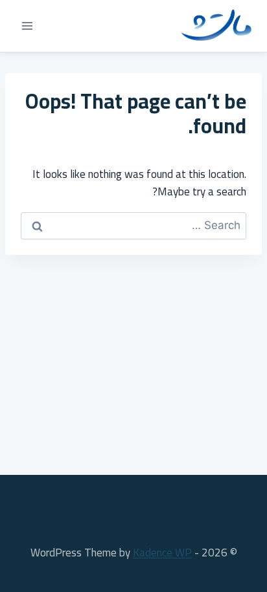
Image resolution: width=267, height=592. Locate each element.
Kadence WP (162, 552)
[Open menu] (28, 26)
